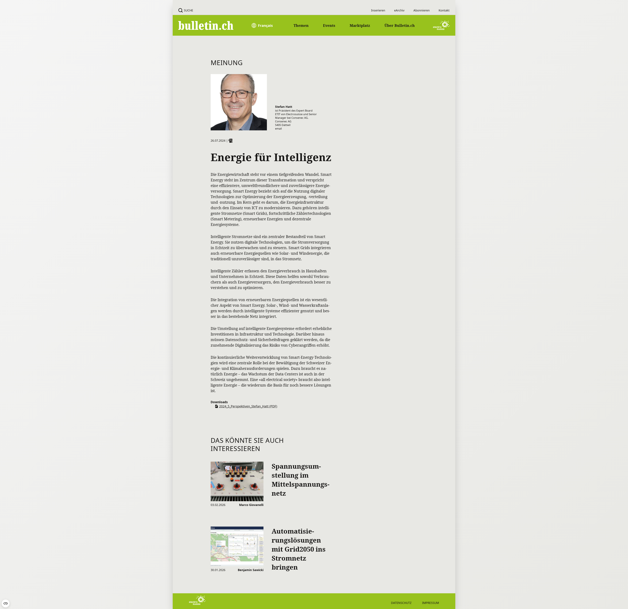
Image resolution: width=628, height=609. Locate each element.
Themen (301, 25)
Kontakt (444, 10)
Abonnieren (421, 10)
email (278, 128)
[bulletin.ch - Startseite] (206, 25)
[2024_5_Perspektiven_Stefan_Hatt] (231, 141)
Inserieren (378, 10)
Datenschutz (401, 603)
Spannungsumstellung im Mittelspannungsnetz (300, 480)
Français (265, 25)
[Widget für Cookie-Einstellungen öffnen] (5, 603)
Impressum (430, 603)
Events (329, 25)
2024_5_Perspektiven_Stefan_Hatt (248, 406)
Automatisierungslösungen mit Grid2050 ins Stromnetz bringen (299, 549)
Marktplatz (360, 25)
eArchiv (399, 10)
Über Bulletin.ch (399, 25)
